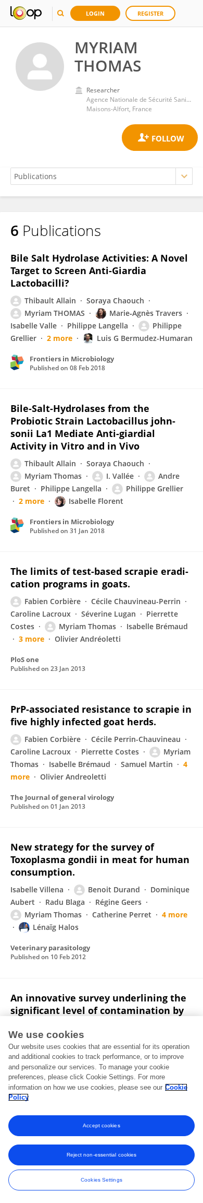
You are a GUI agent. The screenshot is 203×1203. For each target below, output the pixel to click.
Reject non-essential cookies (102, 1155)
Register (150, 13)
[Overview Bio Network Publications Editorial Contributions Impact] (101, 176)
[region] (101, 1109)
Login (95, 13)
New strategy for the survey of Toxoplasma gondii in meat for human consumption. (99, 859)
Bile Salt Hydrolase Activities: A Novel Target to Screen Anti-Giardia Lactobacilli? (99, 270)
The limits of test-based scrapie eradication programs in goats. (99, 577)
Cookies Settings (101, 1180)
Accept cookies (101, 1125)
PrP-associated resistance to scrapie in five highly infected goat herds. (101, 715)
